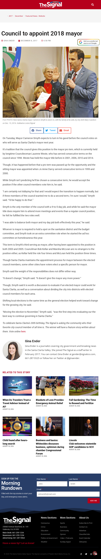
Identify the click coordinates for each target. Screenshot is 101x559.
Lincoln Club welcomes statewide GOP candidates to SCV (82, 443)
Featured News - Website (35, 16)
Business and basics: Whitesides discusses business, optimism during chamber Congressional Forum (50, 447)
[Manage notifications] (95, 553)
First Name (41, 479)
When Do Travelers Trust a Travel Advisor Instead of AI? (17, 403)
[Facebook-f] (81, 554)
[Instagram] (91, 554)
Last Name (73, 479)
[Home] (5, 16)
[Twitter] (86, 554)
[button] (8, 5)
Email (39, 489)
